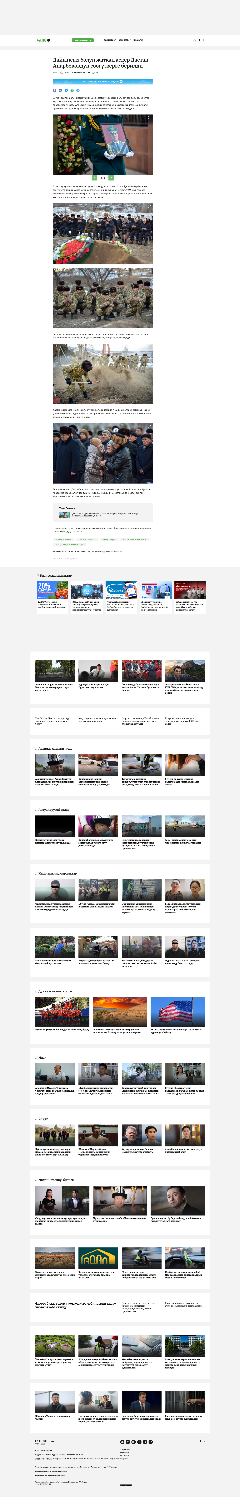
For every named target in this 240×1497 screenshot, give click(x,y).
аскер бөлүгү (109, 539)
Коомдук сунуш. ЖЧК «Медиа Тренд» (51, 1471)
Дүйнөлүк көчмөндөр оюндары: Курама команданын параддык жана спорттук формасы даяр (53, 1152)
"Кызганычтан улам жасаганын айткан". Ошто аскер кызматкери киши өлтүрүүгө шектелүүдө (54, 907)
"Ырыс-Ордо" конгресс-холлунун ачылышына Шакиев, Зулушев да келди (140, 687)
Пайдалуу (138, 40)
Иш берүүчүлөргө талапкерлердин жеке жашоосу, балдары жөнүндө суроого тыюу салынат (98, 1419)
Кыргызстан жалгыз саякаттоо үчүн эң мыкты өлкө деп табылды (183, 1304)
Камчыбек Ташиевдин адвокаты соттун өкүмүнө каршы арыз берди (141, 1417)
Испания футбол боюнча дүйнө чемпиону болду (62, 1029)
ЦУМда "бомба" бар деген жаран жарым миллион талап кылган (96, 905)
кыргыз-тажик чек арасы (134, 539)
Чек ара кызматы (87, 539)
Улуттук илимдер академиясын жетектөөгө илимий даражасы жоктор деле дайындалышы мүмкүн (183, 1363)
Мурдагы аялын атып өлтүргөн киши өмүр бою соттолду (182, 962)
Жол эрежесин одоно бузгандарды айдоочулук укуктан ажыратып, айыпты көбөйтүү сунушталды (97, 1362)
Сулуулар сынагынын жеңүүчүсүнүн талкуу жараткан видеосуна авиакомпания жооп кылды (60, 1221)
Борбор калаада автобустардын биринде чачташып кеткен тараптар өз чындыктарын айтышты (183, 908)
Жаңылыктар (81, 40)
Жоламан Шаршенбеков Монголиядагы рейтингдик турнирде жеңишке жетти (94, 1152)
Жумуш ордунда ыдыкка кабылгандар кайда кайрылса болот (182, 782)
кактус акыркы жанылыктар (69, 544)
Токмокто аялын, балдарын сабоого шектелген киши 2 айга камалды (140, 963)
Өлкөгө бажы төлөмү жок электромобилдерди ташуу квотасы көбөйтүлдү (75, 1305)
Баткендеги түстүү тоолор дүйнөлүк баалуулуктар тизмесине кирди (55, 1275)
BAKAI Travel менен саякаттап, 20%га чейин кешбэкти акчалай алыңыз (51, 604)
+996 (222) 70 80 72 (95, 1459)
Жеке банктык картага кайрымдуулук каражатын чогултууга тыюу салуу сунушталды (137, 1363)
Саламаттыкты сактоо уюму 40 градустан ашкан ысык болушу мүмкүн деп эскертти (117, 1031)
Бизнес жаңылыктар (56, 575)
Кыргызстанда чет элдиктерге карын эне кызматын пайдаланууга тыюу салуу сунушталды (139, 1307)
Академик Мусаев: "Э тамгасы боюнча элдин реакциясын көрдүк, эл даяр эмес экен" (55, 1091)
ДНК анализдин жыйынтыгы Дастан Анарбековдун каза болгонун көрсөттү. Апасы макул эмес (105, 514)
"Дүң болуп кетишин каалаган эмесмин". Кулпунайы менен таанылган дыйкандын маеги (95, 1091)
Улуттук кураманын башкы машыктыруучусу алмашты (137, 1150)
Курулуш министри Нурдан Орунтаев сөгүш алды (93, 686)
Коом (55, 73)
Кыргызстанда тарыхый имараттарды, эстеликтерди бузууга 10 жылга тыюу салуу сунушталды (138, 844)
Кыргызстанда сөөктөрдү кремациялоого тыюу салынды (53, 841)
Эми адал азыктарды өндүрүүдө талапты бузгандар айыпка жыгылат (96, 1275)
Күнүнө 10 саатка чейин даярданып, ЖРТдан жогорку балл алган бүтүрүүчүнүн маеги (184, 1091)
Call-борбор (125, 40)
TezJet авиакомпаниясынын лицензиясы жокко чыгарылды (183, 841)
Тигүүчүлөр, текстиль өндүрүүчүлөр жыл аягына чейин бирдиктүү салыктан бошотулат (141, 782)
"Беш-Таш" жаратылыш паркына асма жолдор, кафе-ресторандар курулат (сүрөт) (54, 1362)
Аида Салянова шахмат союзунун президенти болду (183, 1150)
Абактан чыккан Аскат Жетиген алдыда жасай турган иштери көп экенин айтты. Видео (54, 782)
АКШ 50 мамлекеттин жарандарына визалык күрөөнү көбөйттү (176, 1031)
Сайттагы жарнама (43, 1450)
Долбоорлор (110, 40)
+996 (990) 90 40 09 (61, 1459)
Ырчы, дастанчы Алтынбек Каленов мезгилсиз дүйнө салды (119, 1219)
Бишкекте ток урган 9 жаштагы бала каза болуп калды (53, 962)
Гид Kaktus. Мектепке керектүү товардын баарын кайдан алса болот (52, 721)
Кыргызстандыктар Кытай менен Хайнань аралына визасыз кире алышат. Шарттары (140, 721)
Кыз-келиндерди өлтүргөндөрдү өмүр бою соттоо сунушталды (183, 1417)
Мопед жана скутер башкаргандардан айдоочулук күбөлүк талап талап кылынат (139, 1275)
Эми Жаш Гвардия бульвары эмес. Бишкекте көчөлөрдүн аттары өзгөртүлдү (54, 687)
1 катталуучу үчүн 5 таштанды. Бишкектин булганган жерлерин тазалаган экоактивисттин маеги (140, 1091)
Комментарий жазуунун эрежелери (50, 1475)
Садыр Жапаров (63, 539)
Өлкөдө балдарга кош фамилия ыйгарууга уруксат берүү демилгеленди (95, 843)
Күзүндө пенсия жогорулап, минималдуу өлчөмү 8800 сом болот (181, 721)
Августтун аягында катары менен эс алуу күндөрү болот (97, 719)
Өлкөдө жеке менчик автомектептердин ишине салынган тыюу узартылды (94, 782)
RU (201, 1441)
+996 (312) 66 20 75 (75, 1455)
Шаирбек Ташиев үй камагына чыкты (52, 1417)
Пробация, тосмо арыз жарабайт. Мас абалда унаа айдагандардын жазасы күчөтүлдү (183, 1275)
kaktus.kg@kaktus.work (56, 1455)
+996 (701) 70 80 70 (112, 1459)
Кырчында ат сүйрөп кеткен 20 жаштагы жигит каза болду (96, 962)
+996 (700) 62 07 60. (114, 551)
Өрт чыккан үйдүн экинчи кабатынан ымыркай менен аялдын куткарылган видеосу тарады (139, 908)
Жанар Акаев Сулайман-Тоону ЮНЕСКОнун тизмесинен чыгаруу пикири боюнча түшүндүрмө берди (184, 688)
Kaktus (95, 72)
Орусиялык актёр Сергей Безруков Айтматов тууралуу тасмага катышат (176, 1219)
